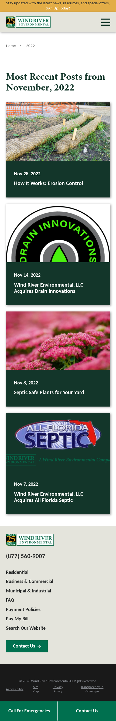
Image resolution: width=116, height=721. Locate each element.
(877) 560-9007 (25, 557)
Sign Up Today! (58, 8)
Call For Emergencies (29, 711)
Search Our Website (26, 628)
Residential (17, 572)
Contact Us (87, 711)
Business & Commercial (29, 581)
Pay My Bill (17, 619)
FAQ (10, 600)
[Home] (28, 22)
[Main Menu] (105, 22)
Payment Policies (23, 609)
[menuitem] (14, 689)
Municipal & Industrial (28, 591)
